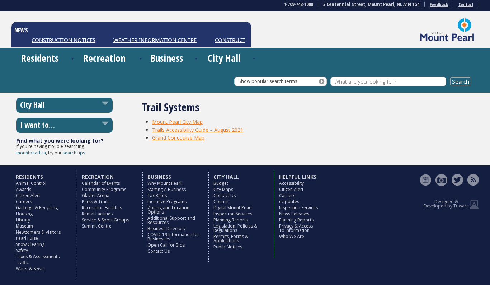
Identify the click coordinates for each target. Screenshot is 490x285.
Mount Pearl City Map (177, 121)
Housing (24, 214)
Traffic (22, 263)
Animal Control (31, 183)
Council (220, 201)
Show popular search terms (267, 81)
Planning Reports (230, 220)
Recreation (104, 58)
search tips (74, 153)
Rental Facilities (97, 214)
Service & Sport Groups (105, 220)
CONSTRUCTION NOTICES (60, 39)
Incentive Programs (167, 201)
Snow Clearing (30, 244)
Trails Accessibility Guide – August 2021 (197, 129)
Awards (23, 189)
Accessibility (291, 183)
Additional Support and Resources (171, 220)
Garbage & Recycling (37, 208)
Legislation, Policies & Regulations (235, 228)
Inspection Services (232, 214)
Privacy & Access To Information (296, 228)
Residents (39, 58)
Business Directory (166, 228)
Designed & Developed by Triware (446, 203)
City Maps (223, 189)
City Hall (224, 58)
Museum (24, 226)
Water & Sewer (31, 269)
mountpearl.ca (31, 153)
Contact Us (158, 251)
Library (23, 220)
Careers (24, 201)
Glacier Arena (95, 195)
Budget (220, 183)
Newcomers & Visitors (38, 232)
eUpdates (289, 201)
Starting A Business (166, 189)
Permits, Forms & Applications (230, 238)
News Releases (294, 214)
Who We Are (291, 236)
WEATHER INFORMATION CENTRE (151, 39)
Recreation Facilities (102, 208)
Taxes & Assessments (38, 256)
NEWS (21, 30)
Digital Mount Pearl (232, 208)
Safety (22, 250)
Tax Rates (157, 195)
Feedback (439, 4)
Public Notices (227, 247)
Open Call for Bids (166, 245)
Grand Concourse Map (178, 137)
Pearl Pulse (27, 238)
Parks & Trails (95, 201)
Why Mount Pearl (164, 183)
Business (166, 58)
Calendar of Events (101, 183)
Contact (465, 4)
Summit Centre (97, 226)
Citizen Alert (28, 195)
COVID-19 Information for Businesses (173, 237)
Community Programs (104, 189)
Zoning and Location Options (168, 210)
